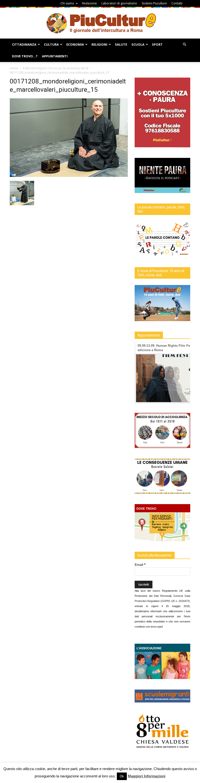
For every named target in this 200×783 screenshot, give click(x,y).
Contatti (176, 3)
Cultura (51, 44)
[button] (184, 44)
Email (140, 565)
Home (14, 68)
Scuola (137, 44)
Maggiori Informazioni (146, 776)
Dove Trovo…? (25, 56)
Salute (121, 44)
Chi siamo (67, 3)
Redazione (89, 3)
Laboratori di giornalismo (119, 3)
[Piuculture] (100, 23)
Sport (157, 44)
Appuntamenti (55, 56)
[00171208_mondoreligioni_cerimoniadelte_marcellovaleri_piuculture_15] (69, 176)
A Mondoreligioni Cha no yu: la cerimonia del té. (56, 68)
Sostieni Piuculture (154, 3)
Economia (75, 44)
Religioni (99, 44)
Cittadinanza (24, 44)
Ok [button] (122, 776)
